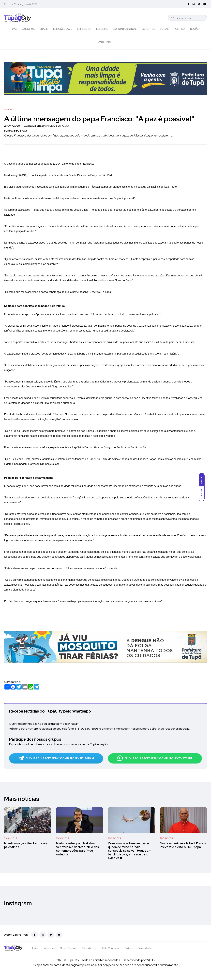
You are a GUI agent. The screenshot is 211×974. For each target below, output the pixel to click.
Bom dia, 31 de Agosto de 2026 (20, 4)
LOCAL (164, 29)
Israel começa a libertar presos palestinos (26, 845)
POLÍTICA (179, 29)
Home (13, 29)
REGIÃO (195, 29)
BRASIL (44, 29)
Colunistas (28, 29)
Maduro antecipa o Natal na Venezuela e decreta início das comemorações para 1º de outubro (77, 848)
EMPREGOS (84, 29)
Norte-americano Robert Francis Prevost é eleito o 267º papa (183, 845)
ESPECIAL (102, 29)
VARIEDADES (105, 42)
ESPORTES (148, 29)
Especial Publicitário (125, 29)
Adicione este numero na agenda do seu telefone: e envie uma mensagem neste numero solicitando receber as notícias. (99, 728)
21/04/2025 (10, 838)
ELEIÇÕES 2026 (62, 29)
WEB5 (150, 960)
